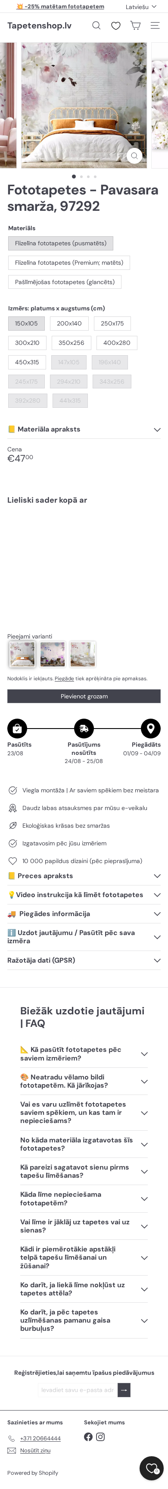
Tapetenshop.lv (39, 25)
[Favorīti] (115, 26)
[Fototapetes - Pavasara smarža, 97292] (84, 541)
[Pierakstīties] (124, 1390)
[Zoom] (134, 156)
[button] (22, 654)
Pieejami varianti (29, 636)
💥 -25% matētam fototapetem (60, 6)
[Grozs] (135, 25)
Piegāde (64, 678)
